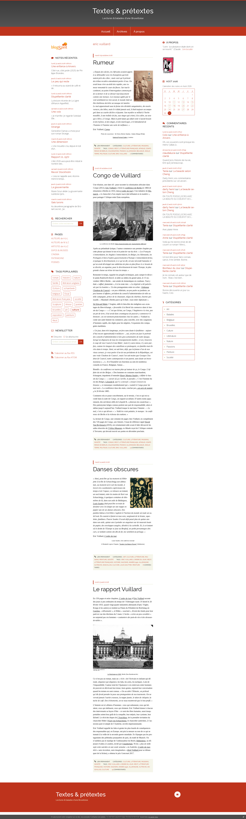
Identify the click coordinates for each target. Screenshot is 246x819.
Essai (66, 293)
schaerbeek (69, 288)
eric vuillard (121, 154)
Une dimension (59, 141)
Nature (170, 341)
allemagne (131, 151)
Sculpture (57, 304)
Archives (122, 31)
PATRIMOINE (57, 258)
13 (183, 102)
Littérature (136, 146)
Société (97, 148)
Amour (68, 304)
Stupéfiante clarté (61, 96)
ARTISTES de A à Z (59, 246)
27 (183, 109)
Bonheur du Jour (172, 268)
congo (111, 148)
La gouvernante (60, 187)
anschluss (107, 565)
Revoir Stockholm (61, 172)
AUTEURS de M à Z (60, 242)
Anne (165, 238)
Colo (165, 135)
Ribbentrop (141, 741)
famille (55, 283)
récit (116, 148)
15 (192, 102)
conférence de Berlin (133, 188)
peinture (70, 315)
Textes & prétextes (123, 11)
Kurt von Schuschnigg (117, 721)
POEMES (55, 262)
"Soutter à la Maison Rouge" (128, 544)
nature (77, 277)
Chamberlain (127, 744)
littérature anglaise (71, 283)
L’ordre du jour (110, 536)
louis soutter (126, 565)
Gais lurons (57, 202)
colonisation (113, 151)
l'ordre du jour (139, 559)
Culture (126, 146)
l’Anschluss (122, 717)
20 (183, 106)
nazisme (124, 562)
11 (174, 102)
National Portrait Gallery (120, 137)
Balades (170, 314)
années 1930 (133, 562)
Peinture (103, 559)
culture (75, 309)
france (123, 151)
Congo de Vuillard (117, 175)
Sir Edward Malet (100, 304)
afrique (142, 148)
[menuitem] (105, 31)
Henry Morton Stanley (129, 375)
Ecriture (56, 288)
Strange (55, 126)
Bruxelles (171, 325)
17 (169, 106)
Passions (144, 146)
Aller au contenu (8, 2)
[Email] (177, 794)
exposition (57, 315)
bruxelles (57, 309)
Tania (165, 171)
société (78, 299)
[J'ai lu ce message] (243, 817)
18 (174, 106)
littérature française (61, 299)
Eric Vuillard (110, 188)
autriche (98, 565)
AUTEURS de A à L (59, 238)
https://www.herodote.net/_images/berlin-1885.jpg (130, 244)
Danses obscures (115, 469)
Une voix (56, 111)
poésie (79, 304)
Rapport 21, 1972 (60, 157)
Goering (96, 611)
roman (56, 277)
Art (124, 557)
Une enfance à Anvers (63, 66)
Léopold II (109, 382)
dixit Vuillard (133, 750)
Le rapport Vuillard (117, 589)
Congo (107, 129)
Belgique (170, 319)
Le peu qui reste (60, 81)
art (66, 309)
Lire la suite (187, 49)
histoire (66, 277)
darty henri (169, 189)
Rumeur (103, 62)
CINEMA (55, 254)
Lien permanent (103, 146)
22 (192, 106)
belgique (56, 293)
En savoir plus (153, 817)
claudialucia (169, 153)
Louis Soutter (98, 504)
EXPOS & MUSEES (59, 250)
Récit (55, 320)
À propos (139, 31)
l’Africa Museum (115, 428)
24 (169, 109)
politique (103, 154)
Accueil (105, 31)
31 (169, 113)
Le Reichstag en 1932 (114, 674)
